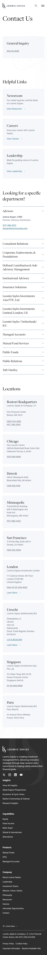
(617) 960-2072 (9, 225)
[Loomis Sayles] (14, 5)
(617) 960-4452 (14, 520)
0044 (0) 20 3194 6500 (17, 587)
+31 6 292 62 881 (14, 639)
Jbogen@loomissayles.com (15, 228)
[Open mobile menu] (42, 5)
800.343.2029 (13, 51)
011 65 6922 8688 (15, 685)
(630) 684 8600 (14, 456)
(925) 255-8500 (14, 549)
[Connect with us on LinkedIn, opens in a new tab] (15, 775)
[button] (23, 211)
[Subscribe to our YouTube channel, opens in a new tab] (21, 775)
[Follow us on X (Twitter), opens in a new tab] (4, 775)
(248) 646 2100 (13, 485)
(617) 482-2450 (13, 424)
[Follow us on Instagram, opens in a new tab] (9, 775)
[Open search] (36, 6)
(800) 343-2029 (14, 421)
